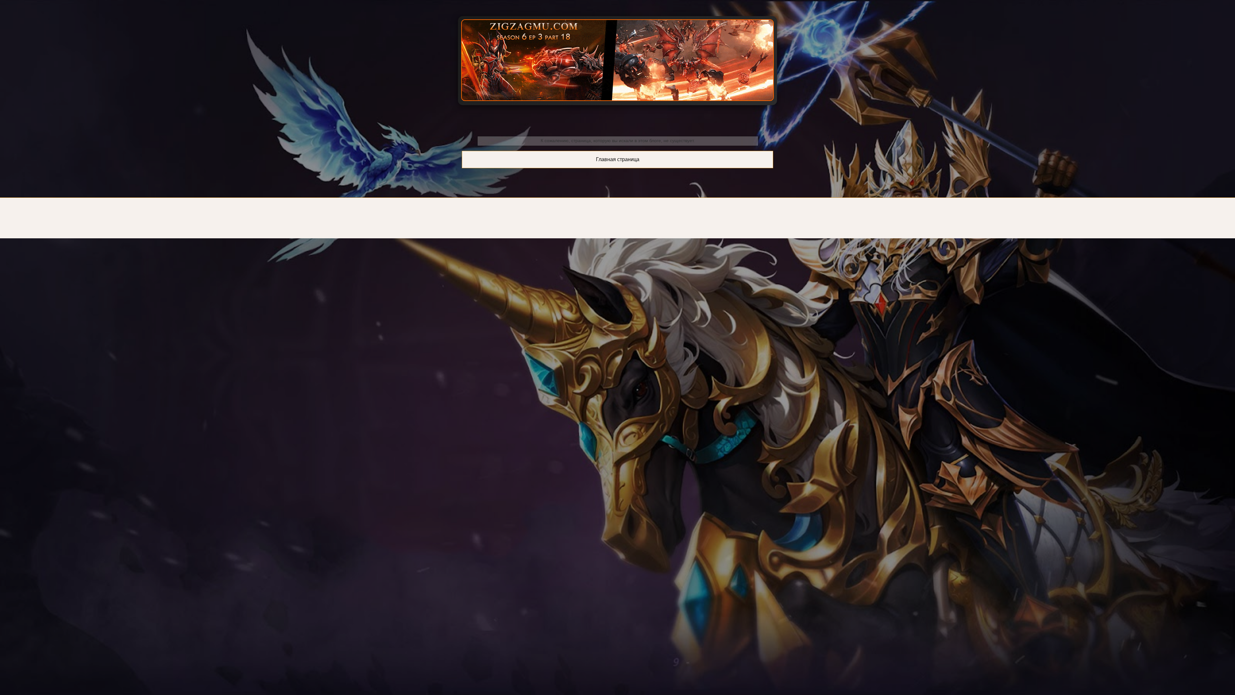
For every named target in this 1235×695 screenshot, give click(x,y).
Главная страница (617, 159)
